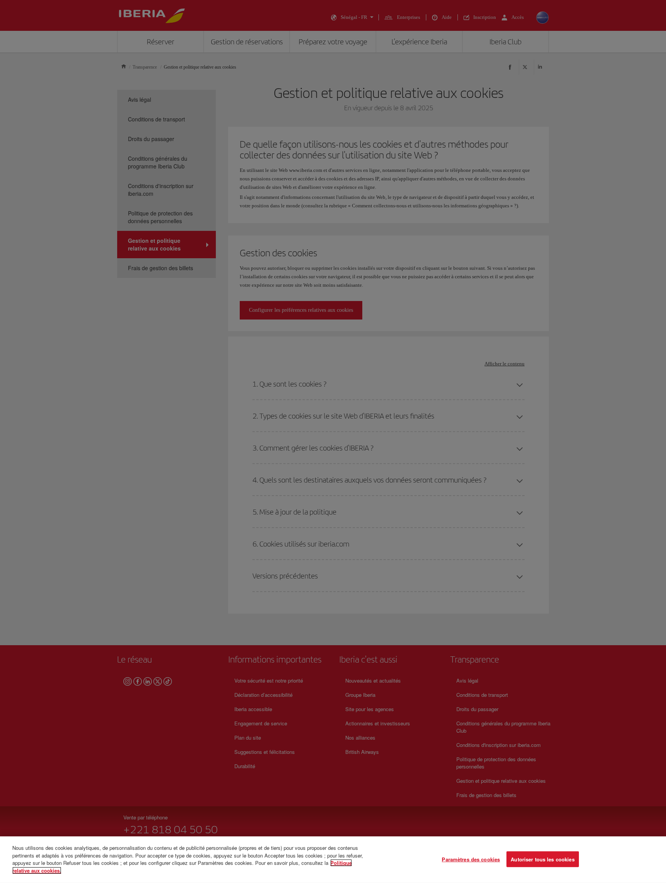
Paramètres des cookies (471, 859)
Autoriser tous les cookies (542, 859)
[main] (333, 859)
